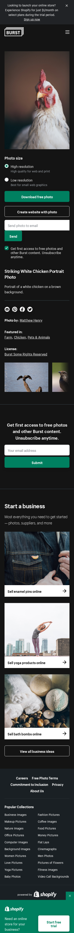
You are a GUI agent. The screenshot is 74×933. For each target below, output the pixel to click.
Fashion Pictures (49, 814)
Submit (37, 462)
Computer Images (16, 842)
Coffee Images (47, 821)
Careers (22, 777)
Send (13, 236)
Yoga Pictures (13, 869)
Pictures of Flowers (50, 862)
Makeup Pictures (15, 821)
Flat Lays (43, 842)
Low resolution (21, 180)
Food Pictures (47, 828)
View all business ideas (37, 751)
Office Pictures (14, 835)
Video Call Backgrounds (53, 876)
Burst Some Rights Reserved (26, 353)
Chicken (20, 336)
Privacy (58, 784)
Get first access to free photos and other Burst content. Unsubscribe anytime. (37, 252)
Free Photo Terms (45, 777)
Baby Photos (13, 876)
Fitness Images (48, 869)
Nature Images (14, 828)
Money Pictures (48, 835)
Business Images (16, 814)
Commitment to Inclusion (29, 784)
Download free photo (37, 196)
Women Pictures (15, 855)
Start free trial (54, 923)
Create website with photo (37, 211)
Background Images (17, 848)
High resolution (22, 166)
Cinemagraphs (47, 848)
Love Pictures (13, 862)
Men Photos (45, 855)
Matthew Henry (31, 319)
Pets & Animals (39, 336)
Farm (8, 336)
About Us (37, 790)
